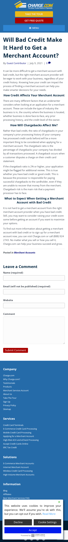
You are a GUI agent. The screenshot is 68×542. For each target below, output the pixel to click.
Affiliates (7, 494)
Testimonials (9, 383)
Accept (33, 530)
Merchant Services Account (16, 390)
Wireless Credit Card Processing (18, 470)
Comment (9, 313)
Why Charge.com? (11, 379)
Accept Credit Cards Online (15, 443)
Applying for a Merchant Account (18, 436)
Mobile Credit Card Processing (17, 432)
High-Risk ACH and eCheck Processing (21, 440)
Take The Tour (9, 397)
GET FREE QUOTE (34, 20)
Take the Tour (34, 14)
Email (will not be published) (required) (26, 286)
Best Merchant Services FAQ (16, 498)
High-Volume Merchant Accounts (18, 474)
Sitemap (7, 409)
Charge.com (8, 375)
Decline (18, 522)
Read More (49, 514)
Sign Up (6, 401)
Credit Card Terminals (13, 425)
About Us (7, 394)
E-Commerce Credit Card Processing (20, 428)
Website (8, 300)
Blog (5, 490)
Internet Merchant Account (16, 467)
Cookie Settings (47, 522)
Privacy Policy (9, 405)
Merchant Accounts (24, 252)
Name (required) (13, 272)
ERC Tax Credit (10, 447)
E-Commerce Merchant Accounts (18, 463)
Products (7, 386)
